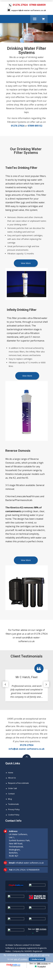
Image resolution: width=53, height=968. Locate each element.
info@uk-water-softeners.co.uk (27, 748)
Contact (11, 793)
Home (10, 772)
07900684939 (33, 869)
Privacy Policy (14, 809)
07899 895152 (35, 125)
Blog (10, 799)
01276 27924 (20, 4)
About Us (12, 777)
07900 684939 (37, 4)
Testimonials (13, 804)
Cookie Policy (13, 814)
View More (26, 263)
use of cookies (20, 959)
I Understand (37, 959)
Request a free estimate (18, 783)
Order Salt (12, 788)
